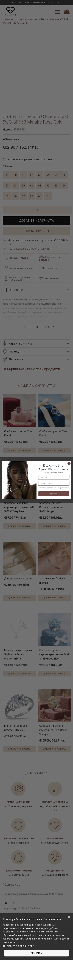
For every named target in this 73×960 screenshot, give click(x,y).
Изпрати (54, 494)
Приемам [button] (37, 953)
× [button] (69, 917)
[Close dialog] (69, 463)
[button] (36, 946)
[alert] (36, 936)
